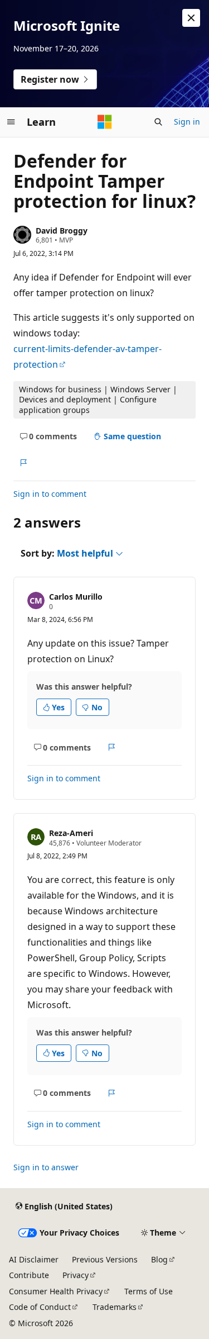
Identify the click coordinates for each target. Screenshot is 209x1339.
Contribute (29, 1275)
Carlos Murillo (76, 596)
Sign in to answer (46, 1167)
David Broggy (62, 230)
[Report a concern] (23, 463)
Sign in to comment (49, 493)
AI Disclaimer (34, 1259)
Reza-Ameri (71, 833)
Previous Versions (105, 1259)
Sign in (187, 121)
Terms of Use (148, 1291)
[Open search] (158, 122)
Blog (159, 1259)
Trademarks (115, 1307)
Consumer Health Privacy (56, 1291)
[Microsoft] (105, 122)
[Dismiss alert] (191, 18)
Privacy (75, 1275)
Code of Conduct (40, 1307)
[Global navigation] (11, 122)
